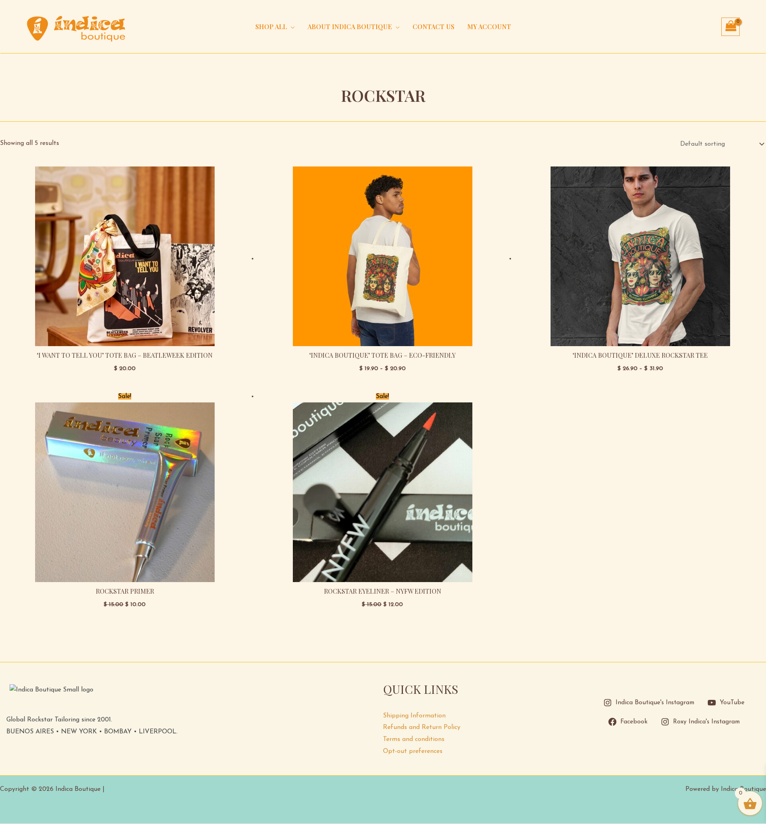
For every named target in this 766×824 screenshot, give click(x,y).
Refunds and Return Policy (421, 727)
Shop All (271, 26)
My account (489, 26)
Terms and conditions (413, 739)
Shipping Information (414, 716)
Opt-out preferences (412, 751)
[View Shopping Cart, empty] (730, 27)
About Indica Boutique (350, 26)
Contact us (433, 26)
